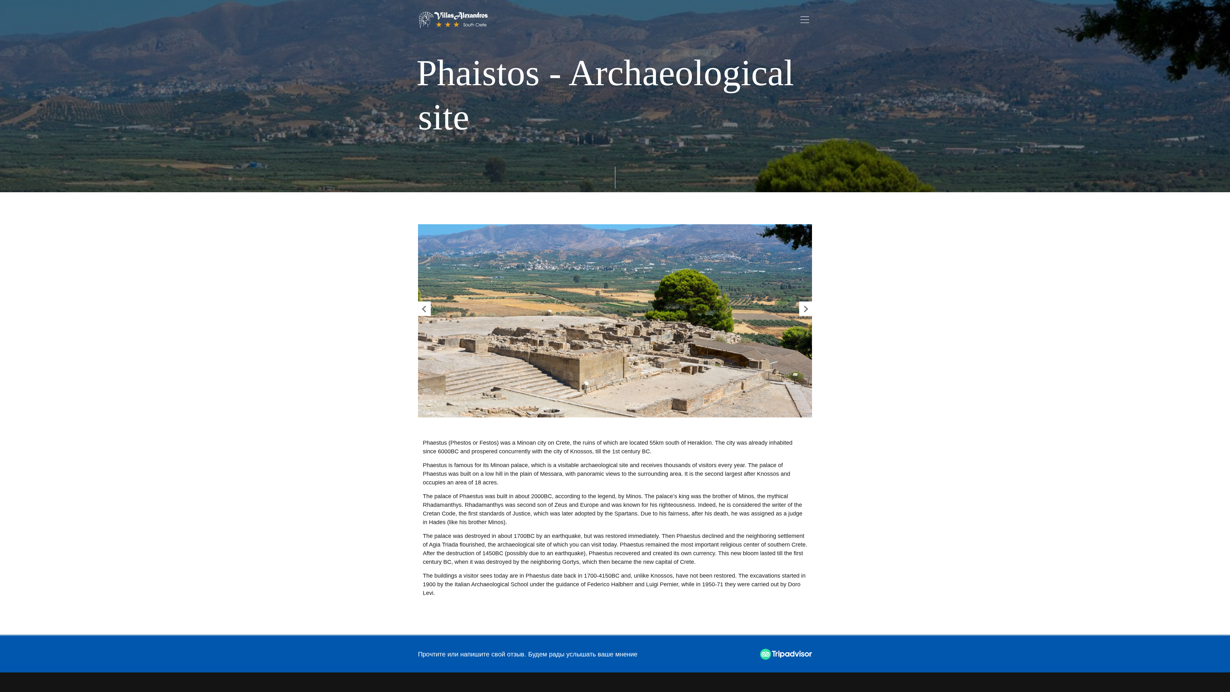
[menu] (805, 19)
